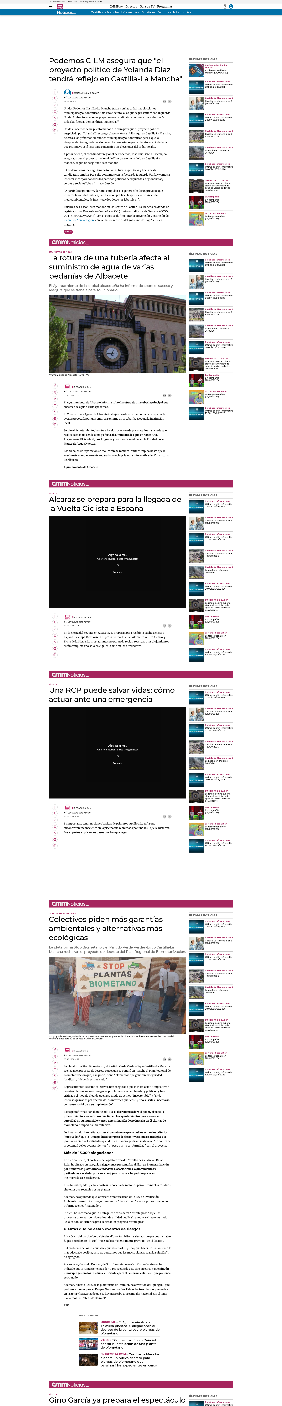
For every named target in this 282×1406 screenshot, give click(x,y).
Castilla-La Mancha (105, 12)
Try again (117, 572)
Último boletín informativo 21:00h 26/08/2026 (219, 119)
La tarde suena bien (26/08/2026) (215, 217)
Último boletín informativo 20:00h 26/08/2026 (219, 168)
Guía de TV (148, 6)
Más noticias (182, 12)
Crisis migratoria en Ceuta (91, 2)
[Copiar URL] (117, 565)
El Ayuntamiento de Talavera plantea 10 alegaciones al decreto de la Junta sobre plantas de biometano (130, 1327)
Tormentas (72, 2)
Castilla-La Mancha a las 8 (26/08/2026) (218, 102)
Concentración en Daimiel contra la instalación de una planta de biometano (129, 1343)
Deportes (164, 12)
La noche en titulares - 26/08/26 (217, 151)
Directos (132, 6)
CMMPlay (117, 6)
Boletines (148, 12)
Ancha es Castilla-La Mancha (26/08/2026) (216, 71)
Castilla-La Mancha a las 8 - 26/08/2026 (218, 135)
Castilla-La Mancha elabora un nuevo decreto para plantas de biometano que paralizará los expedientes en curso (130, 1359)
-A (169, 101)
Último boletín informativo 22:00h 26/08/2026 (219, 86)
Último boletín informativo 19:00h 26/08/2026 (219, 412)
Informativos (130, 12)
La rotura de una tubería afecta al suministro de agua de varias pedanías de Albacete (217, 187)
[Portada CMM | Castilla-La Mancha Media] (60, 6)
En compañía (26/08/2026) (212, 201)
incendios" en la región (79, 220)
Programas (165, 6)
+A (164, 101)
